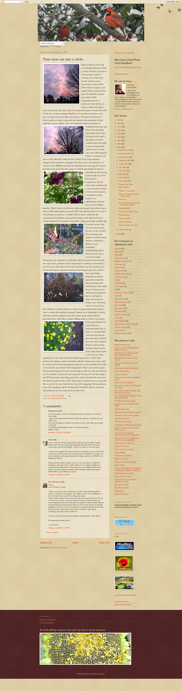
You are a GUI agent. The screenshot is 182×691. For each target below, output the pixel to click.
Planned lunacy (124, 215)
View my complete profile (124, 109)
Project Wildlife (120, 452)
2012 (119, 130)
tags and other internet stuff (124, 324)
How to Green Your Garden (124, 449)
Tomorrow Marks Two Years (128, 225)
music (117, 296)
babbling (117, 252)
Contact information (122, 602)
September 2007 (125, 160)
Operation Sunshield (122, 419)
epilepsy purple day (121, 274)
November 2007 (125, 154)
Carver (131, 85)
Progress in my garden (126, 191)
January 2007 (124, 230)
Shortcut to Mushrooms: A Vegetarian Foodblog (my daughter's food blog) (128, 469)
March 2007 (123, 181)
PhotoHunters (119, 491)
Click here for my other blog (124, 53)
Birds (116, 255)
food (116, 280)
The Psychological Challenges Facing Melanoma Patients (128, 397)
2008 (119, 144)
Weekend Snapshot (122, 494)
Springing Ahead (124, 208)
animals (117, 249)
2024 (119, 120)
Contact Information (122, 74)
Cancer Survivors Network (124, 383)
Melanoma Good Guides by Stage (127, 415)
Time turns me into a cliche (128, 212)
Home (75, 542)
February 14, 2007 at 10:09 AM (59, 432)
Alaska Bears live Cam (123, 476)
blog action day (120, 258)
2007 (119, 147)
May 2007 (123, 174)
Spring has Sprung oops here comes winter (128, 195)
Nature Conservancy (122, 446)
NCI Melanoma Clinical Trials (125, 401)
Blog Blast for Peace (122, 488)
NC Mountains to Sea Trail (124, 473)
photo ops (118, 305)
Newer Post (46, 542)
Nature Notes (119, 299)
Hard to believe (123, 187)
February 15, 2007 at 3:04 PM (59, 475)
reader (117, 536)
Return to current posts (48, 620)
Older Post (104, 542)
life (50, 398)
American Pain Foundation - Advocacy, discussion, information (127, 434)
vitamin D (118, 330)
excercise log (119, 277)
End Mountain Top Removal (124, 443)
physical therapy (120, 315)
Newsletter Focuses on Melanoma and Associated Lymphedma (127, 439)
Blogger (102, 674)
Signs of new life (124, 218)
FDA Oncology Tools (122, 409)
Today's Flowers (120, 327)
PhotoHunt (118, 311)
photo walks (119, 308)
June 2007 (123, 171)
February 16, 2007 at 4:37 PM (59, 528)
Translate (57, 46)
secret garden (119, 321)
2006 (119, 234)
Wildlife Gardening (121, 459)
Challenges (118, 264)
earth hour (118, 267)
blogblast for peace (121, 261)
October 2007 (124, 157)
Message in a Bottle (122, 485)
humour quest (119, 286)
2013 (119, 127)
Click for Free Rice (121, 374)
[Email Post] (69, 396)
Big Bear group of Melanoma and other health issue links (126, 354)
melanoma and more (59, 398)
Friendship (118, 283)
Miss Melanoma (54, 482)
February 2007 (124, 184)
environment (119, 271)
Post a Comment (52, 532)
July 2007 (122, 167)
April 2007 (123, 178)
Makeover (122, 199)
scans (117, 318)
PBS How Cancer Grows (123, 422)
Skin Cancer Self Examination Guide (128, 67)
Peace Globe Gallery (122, 371)
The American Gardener (123, 456)
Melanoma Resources (122, 345)
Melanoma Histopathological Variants (128, 412)
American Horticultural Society (125, 462)
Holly (50, 440)
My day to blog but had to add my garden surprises (129, 204)
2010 (119, 137)
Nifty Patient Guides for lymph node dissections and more (127, 392)
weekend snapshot (121, 333)
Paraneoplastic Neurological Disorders (128, 425)
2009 (119, 140)
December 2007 (125, 150)
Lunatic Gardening (124, 222)
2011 (119, 134)
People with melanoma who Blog (126, 368)
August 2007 (124, 164)
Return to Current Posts (123, 605)
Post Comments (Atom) (58, 548)
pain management (121, 302)
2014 (119, 123)
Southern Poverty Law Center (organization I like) (125, 480)
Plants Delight (120, 465)
